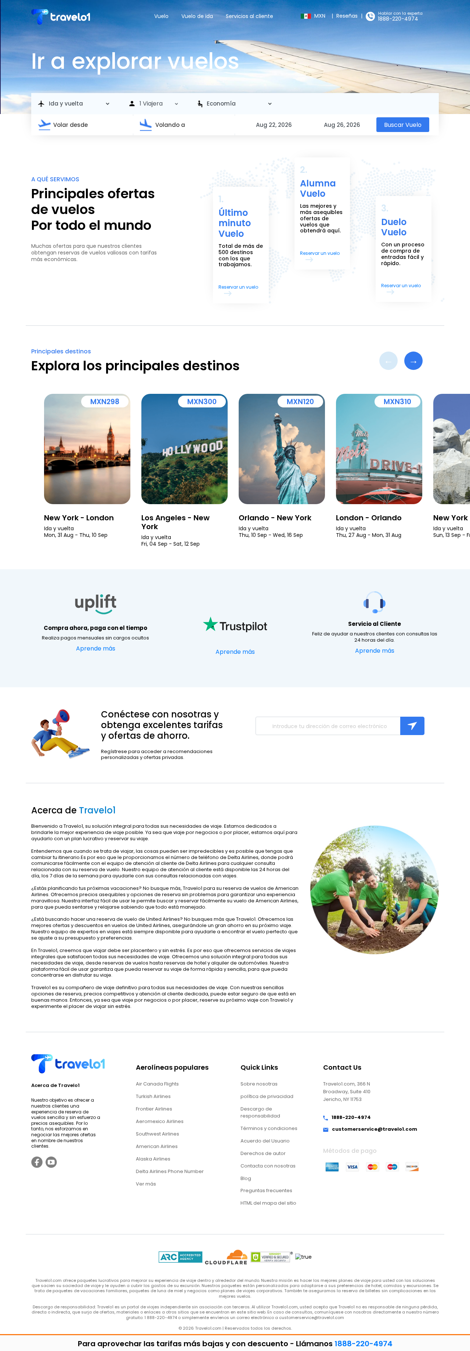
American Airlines (157, 1146)
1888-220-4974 (398, 18)
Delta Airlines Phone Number (170, 1171)
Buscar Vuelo (403, 125)
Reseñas (347, 15)
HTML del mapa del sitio (268, 1202)
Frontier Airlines (154, 1108)
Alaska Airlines (153, 1158)
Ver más (146, 1183)
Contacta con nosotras (268, 1165)
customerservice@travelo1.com (374, 1129)
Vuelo (161, 16)
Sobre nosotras (259, 1083)
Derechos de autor (263, 1153)
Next (413, 361)
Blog (246, 1178)
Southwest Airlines (157, 1133)
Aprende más (95, 648)
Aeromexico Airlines (160, 1121)
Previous (388, 361)
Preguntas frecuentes (266, 1190)
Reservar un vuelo (238, 287)
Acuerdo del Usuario (265, 1140)
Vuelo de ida (197, 16)
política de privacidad (267, 1096)
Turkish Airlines (153, 1096)
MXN (320, 15)
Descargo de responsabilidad (260, 1112)
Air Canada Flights (157, 1083)
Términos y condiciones (269, 1128)
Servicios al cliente (249, 16)
